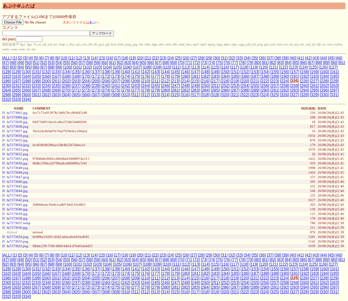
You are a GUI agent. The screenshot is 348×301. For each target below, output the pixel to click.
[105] (117, 67)
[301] (36, 95)
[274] (105, 90)
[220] (244, 81)
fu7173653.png (17, 149)
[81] (265, 63)
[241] (115, 85)
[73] (204, 63)
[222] (264, 81)
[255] (254, 85)
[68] (166, 63)
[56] (74, 63)
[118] (244, 67)
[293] (294, 90)
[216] (204, 81)
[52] (43, 63)
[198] (26, 81)
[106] (127, 67)
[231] (16, 85)
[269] (56, 90)
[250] (205, 85)
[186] (244, 76)
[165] (36, 76)
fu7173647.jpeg (18, 177)
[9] (57, 58)
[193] (314, 76)
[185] (235, 76)
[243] (135, 85)
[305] (76, 95)
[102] (87, 67)
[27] (193, 58)
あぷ (92, 22)
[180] (185, 76)
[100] (67, 67)
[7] (47, 58)
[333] (16, 99)
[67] (158, 63)
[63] (127, 63)
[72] (196, 63)
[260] (304, 85)
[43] (316, 58)
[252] (225, 85)
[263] (334, 85)
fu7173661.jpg (17, 113)
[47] (5, 63)
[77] (234, 63)
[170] (86, 76)
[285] (215, 90)
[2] (20, 58)
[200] (46, 81)
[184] (225, 76)
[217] (214, 81)
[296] (324, 90)
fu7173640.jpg (17, 209)
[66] (150, 63)
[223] (274, 81)
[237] (76, 85)
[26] (186, 58)
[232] (26, 85)
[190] (284, 76)
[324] (264, 95)
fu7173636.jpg (17, 228)
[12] (79, 58)
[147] (195, 72)
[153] (254, 72)
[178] (165, 76)
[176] (145, 76)
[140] (125, 72)
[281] (175, 90)
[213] (175, 81)
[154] (264, 72)
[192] (304, 76)
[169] (76, 76)
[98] (51, 67)
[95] (28, 67)
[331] (334, 95)
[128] (6, 72)
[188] (264, 76)
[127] (333, 67)
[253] (235, 85)
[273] (95, 90)
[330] (324, 95)
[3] (25, 58)
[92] (5, 67)
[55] (66, 63)
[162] (6, 76)
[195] (334, 76)
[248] (185, 85)
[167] (56, 76)
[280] (165, 90)
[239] (95, 85)
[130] (26, 72)
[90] (334, 63)
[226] (304, 81)
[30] (216, 58)
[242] (125, 85)
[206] (105, 81)
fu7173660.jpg (17, 117)
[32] (232, 58)
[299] (16, 95)
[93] (13, 67)
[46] (339, 58)
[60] (104, 63)
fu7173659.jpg (17, 122)
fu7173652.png (17, 154)
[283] (195, 90)
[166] (46, 76)
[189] (274, 76)
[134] (66, 72)
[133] (56, 72)
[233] (36, 85)
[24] (170, 58)
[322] (244, 95)
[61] (112, 63)
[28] (201, 58)
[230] (6, 85)
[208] (125, 81)
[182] (205, 76)
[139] (115, 72)
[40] (293, 58)
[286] (225, 90)
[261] (314, 85)
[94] (20, 67)
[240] (105, 85)
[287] (235, 90)
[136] (86, 72)
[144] (165, 72)
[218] (224, 81)
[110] (167, 67)
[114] (205, 67)
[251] (215, 85)
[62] (120, 63)
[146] (185, 72)
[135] (76, 72)
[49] (20, 63)
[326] (284, 95)
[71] (188, 63)
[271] (76, 90)
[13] (86, 58)
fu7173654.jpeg (18, 145)
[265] (16, 90)
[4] (31, 58)
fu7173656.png (17, 136)
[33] (239, 58)
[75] (219, 63)
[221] (254, 81)
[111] (176, 67)
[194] (324, 76)
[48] (13, 63)
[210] (145, 81)
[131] (36, 72)
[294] (304, 90)
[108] (147, 67)
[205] (95, 81)
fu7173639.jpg (17, 214)
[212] (165, 81)
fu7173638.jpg (17, 218)
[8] (52, 58)
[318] (204, 95)
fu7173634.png (17, 237)
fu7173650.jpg (17, 163)
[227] (314, 81)
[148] (205, 72)
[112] (186, 67)
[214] (185, 81)
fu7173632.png (17, 246)
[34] (247, 58)
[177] (155, 76)
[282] (185, 90)
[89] (326, 63)
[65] (143, 63)
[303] (56, 95)
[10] (64, 58)
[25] (178, 58)
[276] (125, 90)
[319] (214, 95)
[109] (157, 67)
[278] (145, 90)
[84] (288, 63)
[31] (224, 58)
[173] (115, 76)
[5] (36, 58)
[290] (264, 90)
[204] (86, 81)
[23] (163, 58)
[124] (303, 67)
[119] (253, 67)
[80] (257, 63)
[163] (16, 76)
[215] (195, 81)
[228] (324, 81)
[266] (26, 90)
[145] (175, 72)
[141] (135, 72)
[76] (227, 63)
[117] (234, 67)
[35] (254, 58)
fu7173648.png (17, 172)
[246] (165, 85)
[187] (254, 76)
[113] (195, 67)
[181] (195, 76)
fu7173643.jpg (17, 195)
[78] (242, 63)
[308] (105, 95)
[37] (270, 58)
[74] (211, 63)
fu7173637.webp (18, 223)
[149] (215, 72)
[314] (165, 95)
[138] (105, 72)
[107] (137, 67)
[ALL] (6, 58)
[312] (145, 95)
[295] (314, 90)
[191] (294, 76)
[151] (235, 72)
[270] (66, 90)
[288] (244, 90)
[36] (262, 58)
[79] (250, 63)
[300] (26, 95)
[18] (125, 58)
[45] (331, 58)
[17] (117, 58)
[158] (304, 72)
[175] (135, 76)
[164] (26, 76)
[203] (76, 81)
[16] (109, 58)
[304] (66, 95)
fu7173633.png (17, 241)
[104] (107, 67)
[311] (135, 95)
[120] (263, 67)
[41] (300, 58)
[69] (173, 63)
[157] (294, 72)
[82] (273, 63)
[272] (86, 90)
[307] (95, 95)
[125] (313, 67)
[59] (97, 63)
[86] (303, 63)
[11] (71, 58)
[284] (205, 90)
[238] (86, 85)
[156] (284, 72)
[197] (16, 81)
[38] (277, 58)
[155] (274, 72)
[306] (86, 95)
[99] (59, 67)
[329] (314, 95)
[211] (155, 81)
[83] (280, 63)
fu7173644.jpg (17, 191)
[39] (285, 58)
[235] (56, 85)
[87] (311, 63)
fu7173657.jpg (17, 131)
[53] (51, 63)
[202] (66, 81)
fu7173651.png (17, 159)
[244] (145, 85)
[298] (6, 95)
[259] (294, 85)
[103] (97, 67)
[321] (234, 95)
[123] (293, 67)
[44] (323, 58)
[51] (36, 63)
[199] (36, 81)
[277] (135, 90)
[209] (135, 81)
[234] (46, 85)
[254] (244, 85)
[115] (215, 67)
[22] (155, 58)
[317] (195, 95)
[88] (318, 63)
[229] (334, 81)
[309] (115, 95)
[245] (155, 85)
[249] (195, 85)
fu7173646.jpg (17, 182)
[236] (66, 85)
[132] (46, 72)
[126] (323, 67)
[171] (95, 76)
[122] (283, 67)
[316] (185, 95)
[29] (209, 58)
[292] (284, 90)
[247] (175, 85)
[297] (334, 90)
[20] (140, 58)
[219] (234, 81)
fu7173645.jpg (17, 186)
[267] (36, 90)
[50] (28, 63)
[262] (324, 85)
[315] (175, 95)
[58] (89, 63)
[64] (135, 63)
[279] (155, 90)
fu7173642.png (17, 200)
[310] (125, 95)
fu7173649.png (17, 168)
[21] (147, 58)
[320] (224, 95)
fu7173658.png (17, 126)
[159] (314, 72)
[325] (274, 95)
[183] (215, 76)
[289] (254, 90)
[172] (105, 76)
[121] (273, 67)
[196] (6, 81)
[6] (41, 58)
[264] (6, 90)
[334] (26, 99)
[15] (102, 58)
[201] (56, 81)
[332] (6, 99)
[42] (308, 58)
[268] (46, 90)
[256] (264, 85)
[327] (294, 95)
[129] (16, 72)
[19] (132, 58)
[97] (43, 67)
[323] (254, 95)
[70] (181, 63)
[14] (94, 58)
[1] (14, 58)
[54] (59, 63)
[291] (274, 90)
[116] (224, 67)
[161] (334, 72)
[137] (95, 72)
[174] (125, 76)
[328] (304, 95)
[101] (77, 67)
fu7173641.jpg (17, 205)
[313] (155, 95)
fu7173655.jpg (17, 140)
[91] (341, 63)
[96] (36, 67)
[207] (115, 81)
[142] (145, 72)
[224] (284, 81)
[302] (46, 95)
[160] (324, 72)
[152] (244, 72)
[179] (175, 76)
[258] (284, 85)
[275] (115, 90)
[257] (274, 85)
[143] (155, 72)
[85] (295, 63)
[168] (66, 76)
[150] (225, 72)
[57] (81, 63)
